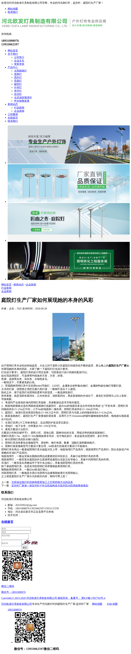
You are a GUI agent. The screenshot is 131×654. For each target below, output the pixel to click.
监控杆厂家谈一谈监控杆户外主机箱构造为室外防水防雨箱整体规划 (50, 485)
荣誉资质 (19, 64)
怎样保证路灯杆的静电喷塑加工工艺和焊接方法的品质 (42, 482)
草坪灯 (18, 90)
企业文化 (19, 60)
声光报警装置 (21, 101)
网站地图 (13, 8)
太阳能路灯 (20, 70)
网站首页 (13, 50)
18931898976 (15, 609)
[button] (29, 543)
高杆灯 (18, 77)
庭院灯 (18, 84)
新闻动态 (13, 104)
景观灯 (18, 80)
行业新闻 (19, 107)
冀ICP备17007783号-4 (93, 598)
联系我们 (13, 12)
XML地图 (112, 604)
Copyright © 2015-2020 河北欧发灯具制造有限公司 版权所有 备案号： (41, 598)
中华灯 (18, 87)
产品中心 (13, 67)
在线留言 (13, 117)
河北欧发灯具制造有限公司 (16, 604)
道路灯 (18, 74)
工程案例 (13, 114)
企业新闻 (19, 111)
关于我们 (13, 54)
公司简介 (19, 57)
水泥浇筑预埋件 (23, 97)
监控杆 (18, 94)
